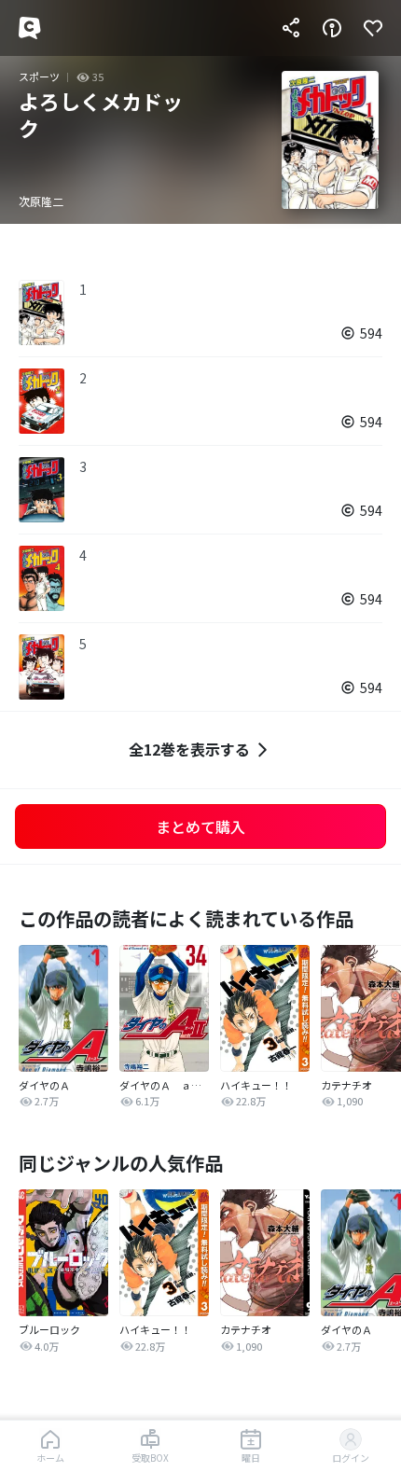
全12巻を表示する (189, 749)
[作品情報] (332, 28)
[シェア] (291, 28)
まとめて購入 (200, 826)
